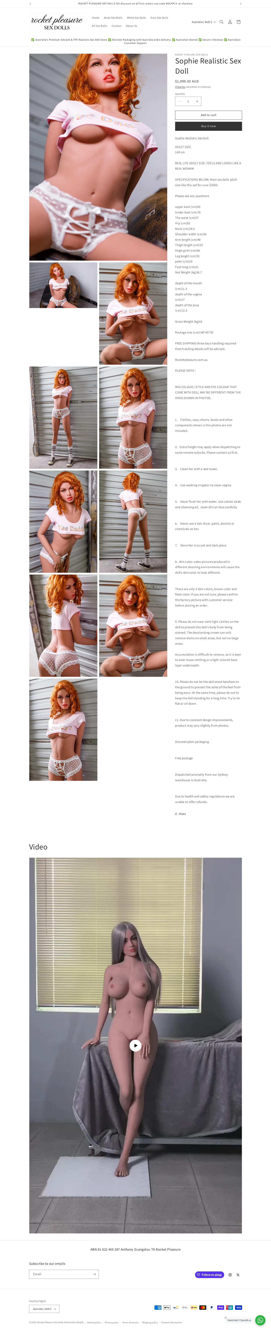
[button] (221, 22)
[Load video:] (135, 1045)
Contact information (171, 1322)
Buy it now (208, 126)
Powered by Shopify (74, 1322)
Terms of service (130, 1322)
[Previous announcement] (30, 3)
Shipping (180, 87)
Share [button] (182, 813)
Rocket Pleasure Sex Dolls (50, 1322)
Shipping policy (150, 1322)
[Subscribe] (94, 1274)
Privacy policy (111, 1322)
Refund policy (94, 1322)
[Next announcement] (241, 3)
